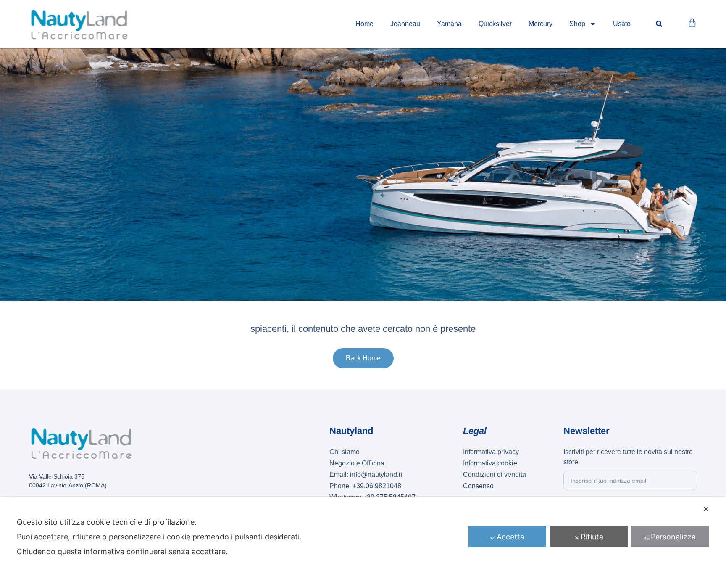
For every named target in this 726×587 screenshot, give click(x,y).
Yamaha (449, 23)
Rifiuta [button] (592, 536)
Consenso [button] (478, 485)
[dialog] (363, 542)
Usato (622, 23)
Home (364, 23)
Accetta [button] (510, 536)
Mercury (540, 23)
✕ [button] (706, 509)
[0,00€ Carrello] (692, 23)
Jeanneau (405, 23)
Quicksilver (495, 23)
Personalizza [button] (673, 536)
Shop (577, 23)
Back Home (363, 358)
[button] (659, 24)
